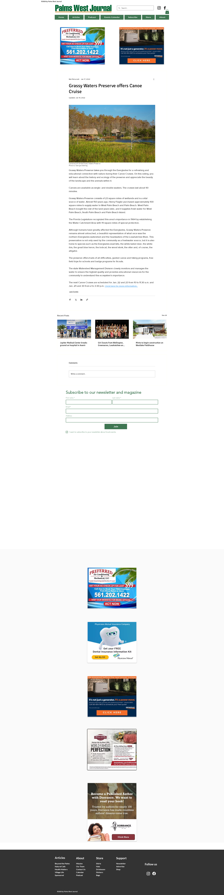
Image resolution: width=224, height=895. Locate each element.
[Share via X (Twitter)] (76, 300)
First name (70, 398)
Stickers (99, 872)
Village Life (59, 872)
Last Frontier (73, 292)
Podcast (79, 875)
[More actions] (153, 79)
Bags (98, 875)
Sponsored (59, 875)
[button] (167, 11)
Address (69, 416)
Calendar (80, 872)
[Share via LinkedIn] (81, 300)
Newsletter (121, 863)
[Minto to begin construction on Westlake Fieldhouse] (150, 329)
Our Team (80, 866)
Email (68, 407)
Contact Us (80, 869)
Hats (98, 866)
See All (164, 315)
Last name (116, 398)
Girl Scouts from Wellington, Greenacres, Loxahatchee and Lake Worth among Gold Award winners (112, 344)
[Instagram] (159, 8)
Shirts (98, 863)
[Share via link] (87, 300)
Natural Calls (60, 866)
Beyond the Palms (62, 863)
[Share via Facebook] (70, 300)
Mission (79, 863)
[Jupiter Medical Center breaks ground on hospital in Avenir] (74, 329)
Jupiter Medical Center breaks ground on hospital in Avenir (73, 344)
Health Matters (61, 869)
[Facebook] (165, 8)
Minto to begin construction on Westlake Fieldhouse (149, 344)
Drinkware (100, 869)
